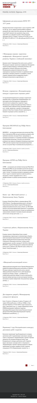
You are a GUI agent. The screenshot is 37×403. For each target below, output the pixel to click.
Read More (5, 45)
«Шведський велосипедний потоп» (15, 262)
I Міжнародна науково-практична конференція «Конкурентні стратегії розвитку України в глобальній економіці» (17, 56)
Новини (14, 44)
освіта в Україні (22, 396)
